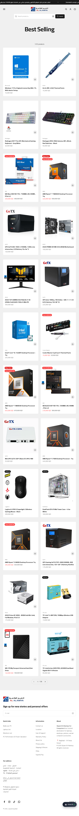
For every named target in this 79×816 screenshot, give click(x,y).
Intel (6, 350)
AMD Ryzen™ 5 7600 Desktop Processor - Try (58, 458)
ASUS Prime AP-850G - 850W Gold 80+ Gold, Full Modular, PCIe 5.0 (20, 616)
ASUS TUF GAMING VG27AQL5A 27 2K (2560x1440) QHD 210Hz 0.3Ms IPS (17, 301)
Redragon (7, 138)
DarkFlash (45, 507)
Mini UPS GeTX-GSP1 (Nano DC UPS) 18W (19, 458)
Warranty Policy (41, 737)
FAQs (37, 751)
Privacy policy (40, 744)
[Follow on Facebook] (4, 802)
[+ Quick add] (35, 79)
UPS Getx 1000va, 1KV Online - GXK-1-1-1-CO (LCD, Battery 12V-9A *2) (58, 301)
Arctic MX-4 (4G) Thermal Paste (53, 88)
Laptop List (7, 729)
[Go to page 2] (45, 681)
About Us (39, 740)
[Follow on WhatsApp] (19, 802)
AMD (44, 191)
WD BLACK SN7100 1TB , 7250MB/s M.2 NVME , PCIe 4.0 (58, 406)
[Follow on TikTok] (14, 802)
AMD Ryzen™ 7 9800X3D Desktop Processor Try (20, 406)
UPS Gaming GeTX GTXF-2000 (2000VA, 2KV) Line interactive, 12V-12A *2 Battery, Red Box (58, 563)
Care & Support (41, 733)
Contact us (39, 726)
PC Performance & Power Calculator (14, 737)
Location (38, 729)
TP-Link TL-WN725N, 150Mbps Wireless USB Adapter (58, 616)
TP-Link (45, 613)
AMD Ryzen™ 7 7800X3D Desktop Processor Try (58, 195)
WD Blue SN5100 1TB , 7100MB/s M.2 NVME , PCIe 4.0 (20, 195)
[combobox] (32, 16)
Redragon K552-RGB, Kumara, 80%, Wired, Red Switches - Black (57, 142)
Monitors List (7, 733)
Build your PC (7, 726)
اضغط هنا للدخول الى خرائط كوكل (11, 779)
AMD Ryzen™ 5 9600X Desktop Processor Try (20, 562)
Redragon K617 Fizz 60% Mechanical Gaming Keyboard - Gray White (20, 142)
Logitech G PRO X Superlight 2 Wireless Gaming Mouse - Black (18, 510)
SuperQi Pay (40, 754)
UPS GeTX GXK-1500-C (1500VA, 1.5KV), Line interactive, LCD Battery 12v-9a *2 (20, 248)
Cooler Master (46, 350)
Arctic (44, 85)
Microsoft (7, 85)
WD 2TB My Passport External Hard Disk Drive (19, 669)
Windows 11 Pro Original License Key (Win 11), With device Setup (20, 89)
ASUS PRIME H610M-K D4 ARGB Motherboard (58, 246)
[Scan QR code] (53, 16)
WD (6, 191)
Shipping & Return (41, 747)
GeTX (6, 244)
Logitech (7, 507)
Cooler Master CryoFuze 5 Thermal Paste (57, 352)
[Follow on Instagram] (9, 802)
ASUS (44, 244)
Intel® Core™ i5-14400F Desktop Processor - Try (20, 353)
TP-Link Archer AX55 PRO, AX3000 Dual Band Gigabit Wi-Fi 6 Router (58, 669)
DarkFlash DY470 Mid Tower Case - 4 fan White (56, 510)
